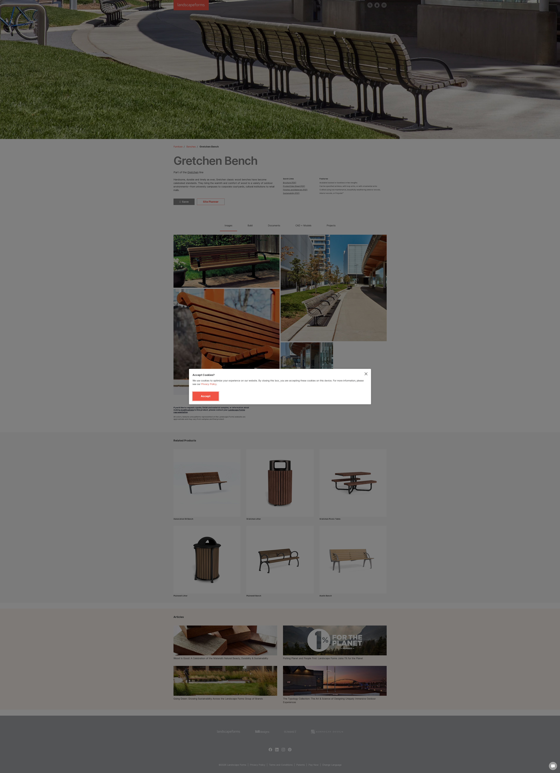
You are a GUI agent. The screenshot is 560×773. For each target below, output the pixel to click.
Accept (205, 396)
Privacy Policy (208, 384)
